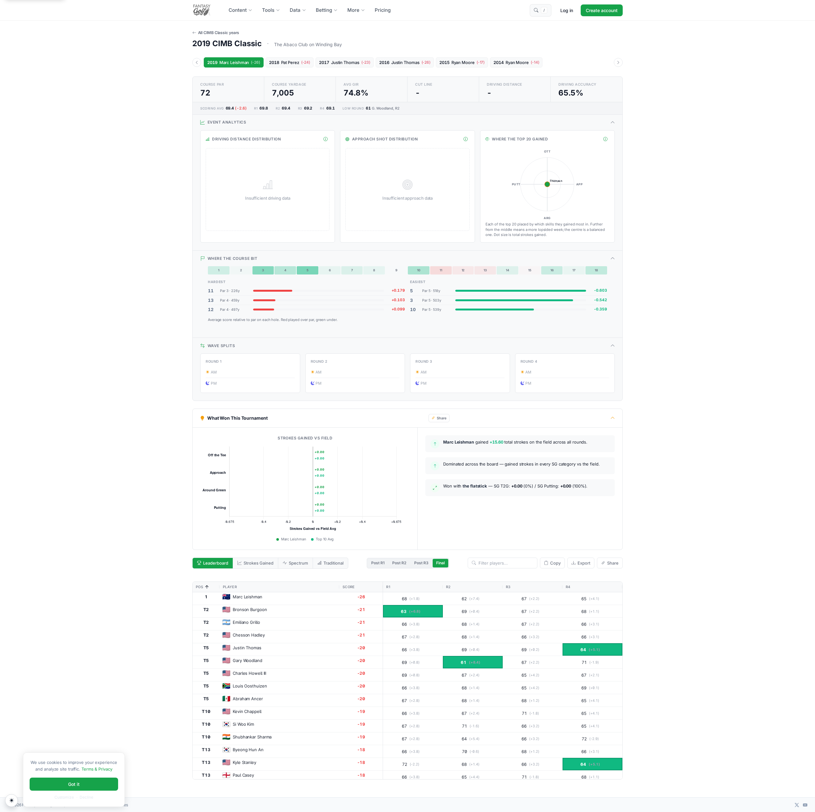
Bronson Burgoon (250, 609)
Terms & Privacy (97, 769)
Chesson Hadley (249, 634)
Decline (86, 797)
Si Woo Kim (243, 724)
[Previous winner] (196, 62)
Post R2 (399, 562)
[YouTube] (805, 804)
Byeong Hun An (248, 749)
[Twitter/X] (797, 804)
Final (440, 562)
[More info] (326, 139)
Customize (64, 797)
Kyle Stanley (244, 762)
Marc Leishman (247, 596)
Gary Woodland (247, 660)
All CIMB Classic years (218, 32)
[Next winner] (618, 62)
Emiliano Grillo (246, 622)
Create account (602, 10)
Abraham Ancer (248, 698)
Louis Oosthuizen (250, 685)
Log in (566, 10)
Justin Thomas (247, 647)
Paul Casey (243, 775)
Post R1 (378, 562)
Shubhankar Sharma (252, 736)
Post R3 (421, 562)
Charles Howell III (249, 673)
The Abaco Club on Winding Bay (308, 44)
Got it (74, 784)
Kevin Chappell (247, 711)
